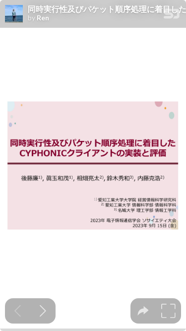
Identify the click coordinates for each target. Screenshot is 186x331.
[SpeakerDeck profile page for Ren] (14, 14)
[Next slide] (43, 311)
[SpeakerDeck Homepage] (172, 15)
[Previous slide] (17, 311)
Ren (43, 17)
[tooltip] (143, 311)
